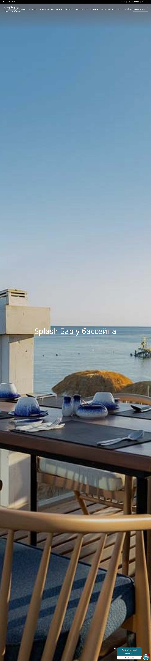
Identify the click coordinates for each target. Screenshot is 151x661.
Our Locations (133, 2)
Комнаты (44, 9)
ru (122, 2)
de (123, 8)
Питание (94, 9)
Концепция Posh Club (62, 9)
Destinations (22, 9)
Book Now (140, 9)
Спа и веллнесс (108, 9)
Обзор (34, 9)
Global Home (10, 1)
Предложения (81, 9)
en (123, 5)
